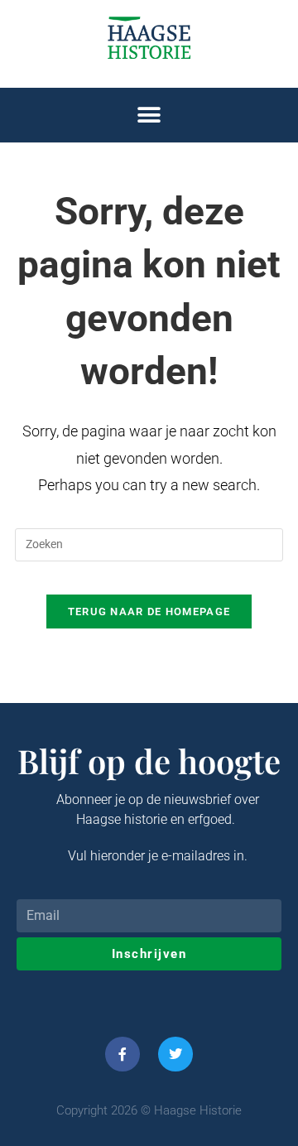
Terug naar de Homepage (149, 611)
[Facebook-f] (122, 1054)
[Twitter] (175, 1054)
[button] (149, 115)
